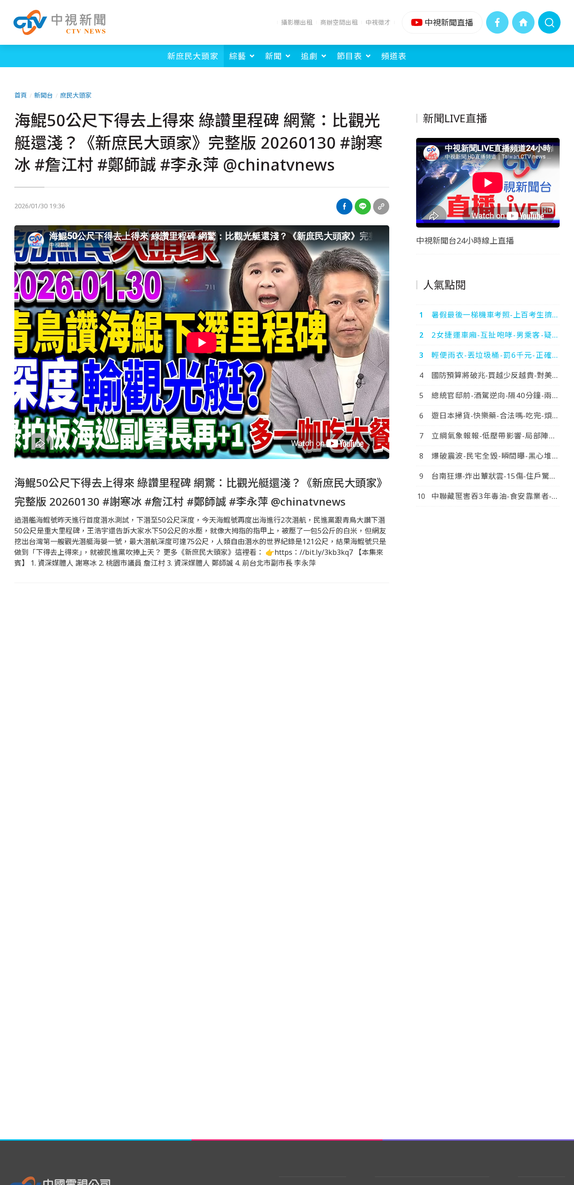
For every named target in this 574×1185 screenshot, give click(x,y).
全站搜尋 (549, 22)
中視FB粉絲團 (497, 22)
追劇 (309, 56)
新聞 (273, 56)
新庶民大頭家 (192, 56)
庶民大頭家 (75, 95)
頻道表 (394, 56)
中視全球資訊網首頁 (523, 22)
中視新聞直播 (442, 22)
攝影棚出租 (297, 22)
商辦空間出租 (339, 22)
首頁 (20, 95)
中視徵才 (378, 22)
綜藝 (237, 56)
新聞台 (43, 95)
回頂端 (554, 1055)
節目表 (349, 56)
